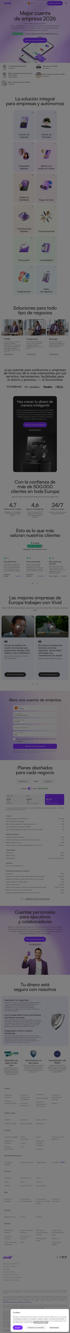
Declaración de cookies (41, 1322)
